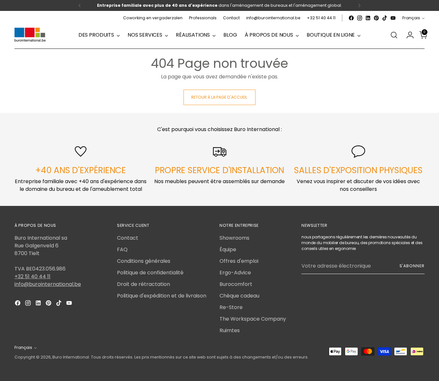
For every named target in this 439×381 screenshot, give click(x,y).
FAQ (122, 249)
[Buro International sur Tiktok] (385, 18)
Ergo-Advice (235, 272)
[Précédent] (80, 5)
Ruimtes (230, 330)
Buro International (70, 357)
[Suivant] (359, 5)
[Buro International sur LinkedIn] (368, 18)
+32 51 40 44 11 (32, 276)
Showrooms (234, 238)
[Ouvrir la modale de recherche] (394, 35)
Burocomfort (236, 284)
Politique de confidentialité (150, 272)
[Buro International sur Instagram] (360, 18)
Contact (127, 238)
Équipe (228, 249)
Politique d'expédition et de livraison (161, 295)
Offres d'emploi (239, 261)
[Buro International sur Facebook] (351, 18)
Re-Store (231, 307)
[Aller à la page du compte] (407, 35)
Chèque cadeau (239, 295)
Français (411, 18)
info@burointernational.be (47, 284)
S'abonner (412, 266)
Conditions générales (143, 261)
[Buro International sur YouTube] (393, 18)
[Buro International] (30, 35)
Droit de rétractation (143, 284)
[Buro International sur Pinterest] (376, 18)
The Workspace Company (253, 319)
